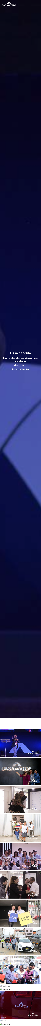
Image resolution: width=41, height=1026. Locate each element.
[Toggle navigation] (36, 3)
